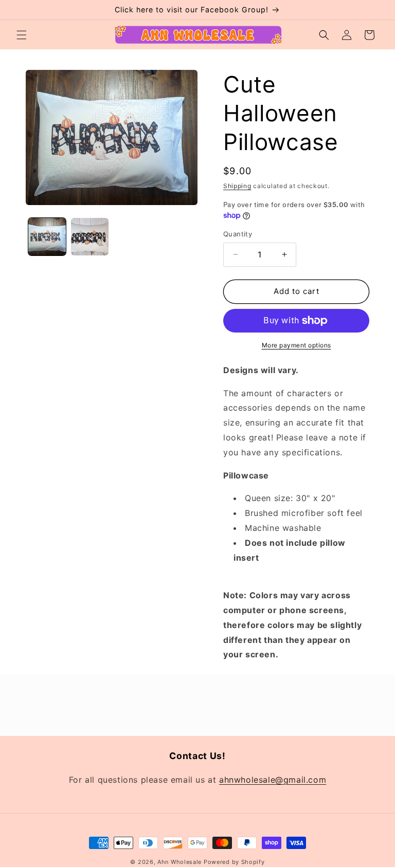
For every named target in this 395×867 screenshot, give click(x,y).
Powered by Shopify (234, 861)
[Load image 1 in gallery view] (47, 236)
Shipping (237, 186)
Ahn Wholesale (179, 861)
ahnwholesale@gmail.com (272, 779)
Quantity (237, 234)
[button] (21, 35)
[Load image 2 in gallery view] (90, 236)
